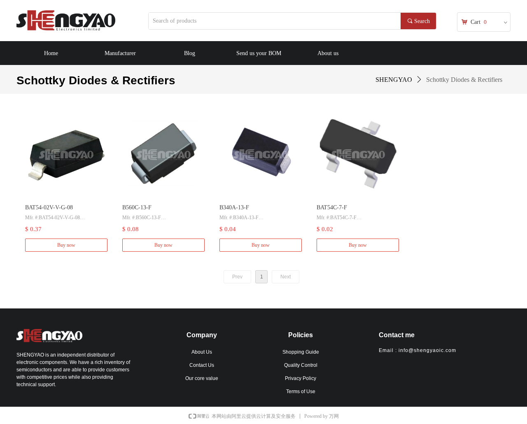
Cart (475, 22)
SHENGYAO (393, 79)
